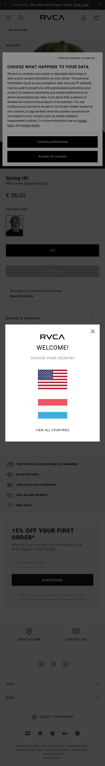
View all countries (52, 430)
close (93, 331)
